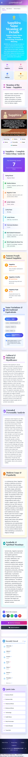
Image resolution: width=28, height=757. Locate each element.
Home (3, 8)
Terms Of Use (5, 742)
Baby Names (9, 8)
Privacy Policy (14, 742)
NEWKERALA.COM (18, 748)
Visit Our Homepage (15, 622)
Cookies (22, 742)
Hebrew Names (17, 8)
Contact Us (14, 745)
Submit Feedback (15, 627)
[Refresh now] (24, 641)
